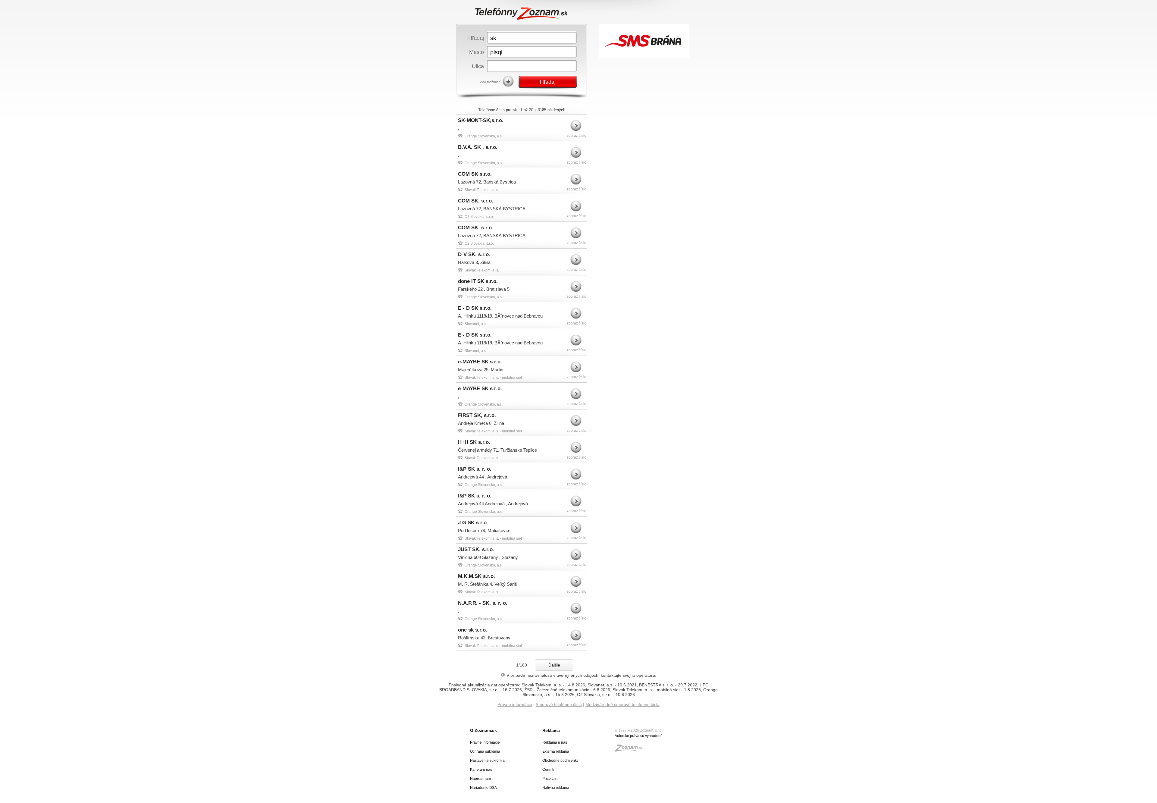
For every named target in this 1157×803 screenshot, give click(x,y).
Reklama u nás (554, 742)
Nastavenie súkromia (487, 760)
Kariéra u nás (481, 769)
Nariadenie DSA (483, 788)
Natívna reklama (555, 788)
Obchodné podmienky (560, 760)
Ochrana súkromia (485, 751)
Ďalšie (554, 665)
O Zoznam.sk (483, 730)
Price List (549, 778)
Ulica (478, 66)
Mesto (476, 52)
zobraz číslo (576, 135)
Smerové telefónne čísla (559, 704)
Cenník (548, 769)
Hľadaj (476, 38)
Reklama (551, 730)
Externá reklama (555, 751)
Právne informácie (514, 704)
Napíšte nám (480, 778)
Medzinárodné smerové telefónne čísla (622, 704)
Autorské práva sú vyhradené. (639, 736)
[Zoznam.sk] (631, 750)
